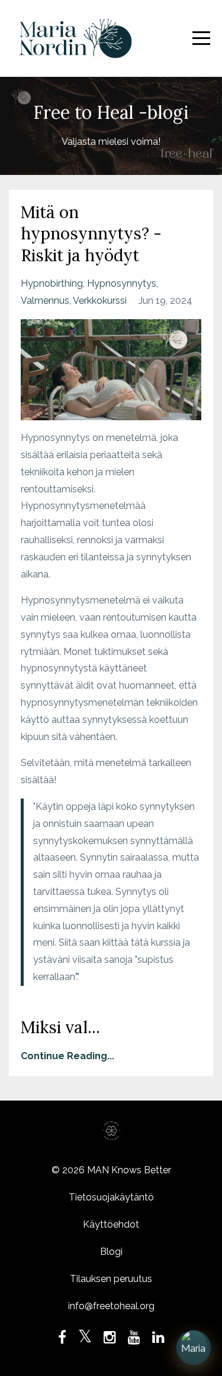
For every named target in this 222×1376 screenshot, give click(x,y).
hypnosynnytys (121, 283)
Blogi (111, 1251)
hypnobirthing (52, 283)
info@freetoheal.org (111, 1306)
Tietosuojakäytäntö (111, 1197)
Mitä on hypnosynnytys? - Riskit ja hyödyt (91, 234)
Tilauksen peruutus (111, 1278)
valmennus (45, 300)
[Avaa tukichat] (193, 1347)
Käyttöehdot (111, 1224)
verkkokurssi (100, 300)
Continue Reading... (67, 1056)
